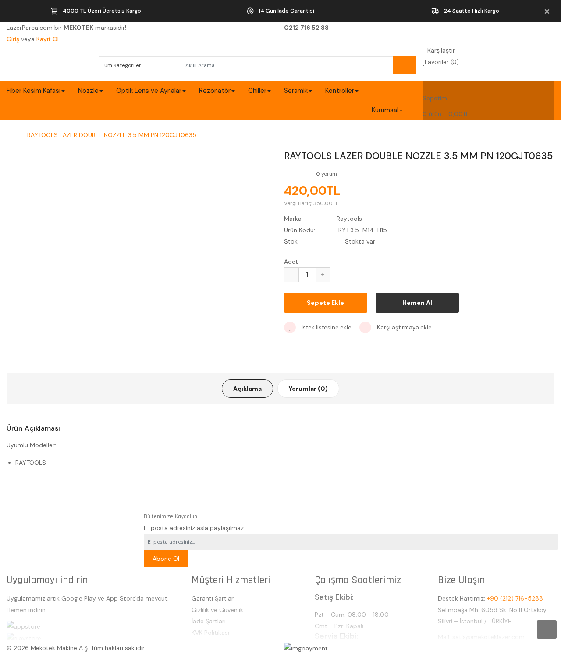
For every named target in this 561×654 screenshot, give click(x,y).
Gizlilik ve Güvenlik (217, 610)
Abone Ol (166, 558)
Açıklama (247, 388)
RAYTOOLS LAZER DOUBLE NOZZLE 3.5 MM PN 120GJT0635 (111, 135)
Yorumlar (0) (308, 388)
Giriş (14, 39)
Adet (291, 261)
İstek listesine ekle (326, 327)
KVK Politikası (210, 632)
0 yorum (326, 173)
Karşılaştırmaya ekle (404, 327)
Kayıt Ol (47, 39)
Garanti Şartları (213, 598)
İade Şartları (209, 621)
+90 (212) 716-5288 (515, 598)
